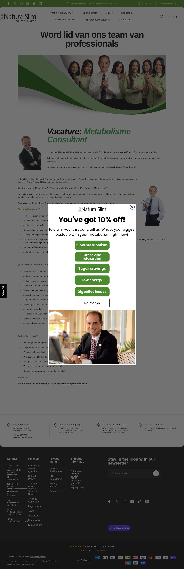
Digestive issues (92, 291)
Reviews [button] (3, 291)
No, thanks (92, 303)
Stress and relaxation (92, 257)
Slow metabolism (92, 245)
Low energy (92, 280)
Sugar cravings (92, 268)
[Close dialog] (132, 207)
